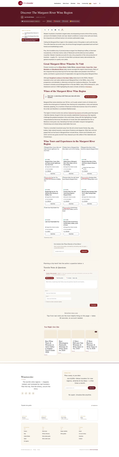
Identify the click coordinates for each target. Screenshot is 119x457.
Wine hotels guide (46, 436)
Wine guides (63, 433)
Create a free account (51, 273)
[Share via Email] (55, 29)
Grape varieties (64, 431)
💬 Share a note (49, 278)
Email (47, 296)
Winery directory (46, 433)
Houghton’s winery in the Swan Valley (61, 78)
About (80, 431)
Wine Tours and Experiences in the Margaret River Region (30, 40)
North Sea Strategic (94, 449)
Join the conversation (90, 96)
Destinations (57, 3)
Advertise (81, 436)
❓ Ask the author (59, 278)
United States (27, 436)
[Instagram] (29, 393)
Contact (80, 438)
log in (59, 273)
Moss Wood (62, 67)
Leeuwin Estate (80, 67)
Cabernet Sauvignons (74, 113)
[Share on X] (45, 29)
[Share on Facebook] (48, 29)
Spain (25, 438)
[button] (99, 3)
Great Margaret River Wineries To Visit (31, 33)
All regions (26, 441)
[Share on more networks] (58, 29)
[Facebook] (22, 393)
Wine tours (44, 431)
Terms (38, 449)
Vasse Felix (89, 67)
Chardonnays (83, 115)
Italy (25, 433)
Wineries (73, 3)
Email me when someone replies (54, 301)
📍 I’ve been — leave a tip (71, 278)
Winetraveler (27, 377)
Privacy (34, 449)
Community (86, 3)
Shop (78, 3)
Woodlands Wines (57, 69)
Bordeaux (89, 87)
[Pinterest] (33, 393)
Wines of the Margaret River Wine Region (31, 37)
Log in (95, 3)
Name (46, 290)
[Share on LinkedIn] (52, 29)
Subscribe (84, 251)
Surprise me (94, 405)
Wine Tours (66, 3)
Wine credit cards (46, 438)
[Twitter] (26, 393)
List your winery (82, 433)
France (25, 431)
